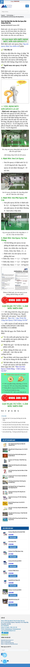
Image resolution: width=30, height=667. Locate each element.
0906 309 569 (16, 1)
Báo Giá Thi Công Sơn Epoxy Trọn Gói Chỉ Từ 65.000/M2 (16, 503)
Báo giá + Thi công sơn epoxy (6, 641)
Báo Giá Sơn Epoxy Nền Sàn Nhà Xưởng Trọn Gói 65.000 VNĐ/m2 (17, 455)
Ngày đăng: (3, 25)
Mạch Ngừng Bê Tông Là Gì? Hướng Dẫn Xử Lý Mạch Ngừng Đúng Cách (16, 487)
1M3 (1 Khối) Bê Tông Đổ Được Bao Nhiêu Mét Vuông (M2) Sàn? (16, 444)
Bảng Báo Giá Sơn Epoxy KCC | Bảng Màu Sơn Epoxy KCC (16, 492)
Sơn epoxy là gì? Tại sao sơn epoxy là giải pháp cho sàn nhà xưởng (17, 476)
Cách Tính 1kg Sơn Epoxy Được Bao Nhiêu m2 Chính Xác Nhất (17, 471)
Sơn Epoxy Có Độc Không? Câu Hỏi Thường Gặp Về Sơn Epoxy (16, 429)
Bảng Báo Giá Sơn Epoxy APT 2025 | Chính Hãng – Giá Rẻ (17, 497)
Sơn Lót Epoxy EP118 (12, 541)
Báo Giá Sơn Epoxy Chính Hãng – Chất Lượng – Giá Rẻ (13, 369)
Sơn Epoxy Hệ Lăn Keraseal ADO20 (14, 561)
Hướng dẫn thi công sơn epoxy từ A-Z (7, 640)
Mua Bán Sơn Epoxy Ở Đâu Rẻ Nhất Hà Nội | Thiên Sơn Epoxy (15, 427)
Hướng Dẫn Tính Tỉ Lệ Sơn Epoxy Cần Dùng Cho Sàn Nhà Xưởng (14, 419)
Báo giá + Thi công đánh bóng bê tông (7, 642)
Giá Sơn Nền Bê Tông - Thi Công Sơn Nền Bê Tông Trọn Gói (15, 432)
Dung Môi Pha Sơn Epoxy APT (13, 599)
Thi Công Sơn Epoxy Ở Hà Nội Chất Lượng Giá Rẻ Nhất (14, 422)
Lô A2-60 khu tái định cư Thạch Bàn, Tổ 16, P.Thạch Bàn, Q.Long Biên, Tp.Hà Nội (15, 623)
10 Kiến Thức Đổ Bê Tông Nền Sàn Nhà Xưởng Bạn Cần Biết (17, 465)
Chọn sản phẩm (13, 537)
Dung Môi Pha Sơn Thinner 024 (14, 580)
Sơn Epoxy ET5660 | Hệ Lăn (13, 570)
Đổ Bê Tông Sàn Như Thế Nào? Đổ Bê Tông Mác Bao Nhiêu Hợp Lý (17, 481)
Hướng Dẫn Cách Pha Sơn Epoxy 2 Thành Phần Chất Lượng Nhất (17, 513)
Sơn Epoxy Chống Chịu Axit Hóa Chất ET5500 (16, 532)
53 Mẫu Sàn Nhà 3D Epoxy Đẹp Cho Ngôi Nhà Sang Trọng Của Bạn (17, 519)
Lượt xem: (15, 25)
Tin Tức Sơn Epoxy (10, 15)
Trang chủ (3, 15)
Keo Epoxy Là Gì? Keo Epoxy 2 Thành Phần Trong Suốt (17, 460)
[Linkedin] (11, 410)
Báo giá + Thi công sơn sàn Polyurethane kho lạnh (9, 644)
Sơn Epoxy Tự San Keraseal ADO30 (14, 590)
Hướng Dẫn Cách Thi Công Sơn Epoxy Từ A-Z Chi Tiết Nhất (17, 449)
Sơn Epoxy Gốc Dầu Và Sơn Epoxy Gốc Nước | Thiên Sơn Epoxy (16, 425)
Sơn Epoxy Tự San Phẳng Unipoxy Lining (15, 551)
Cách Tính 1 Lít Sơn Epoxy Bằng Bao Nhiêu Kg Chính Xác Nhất (17, 508)
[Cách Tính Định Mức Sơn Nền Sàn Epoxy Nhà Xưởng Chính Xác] (5, 410)
